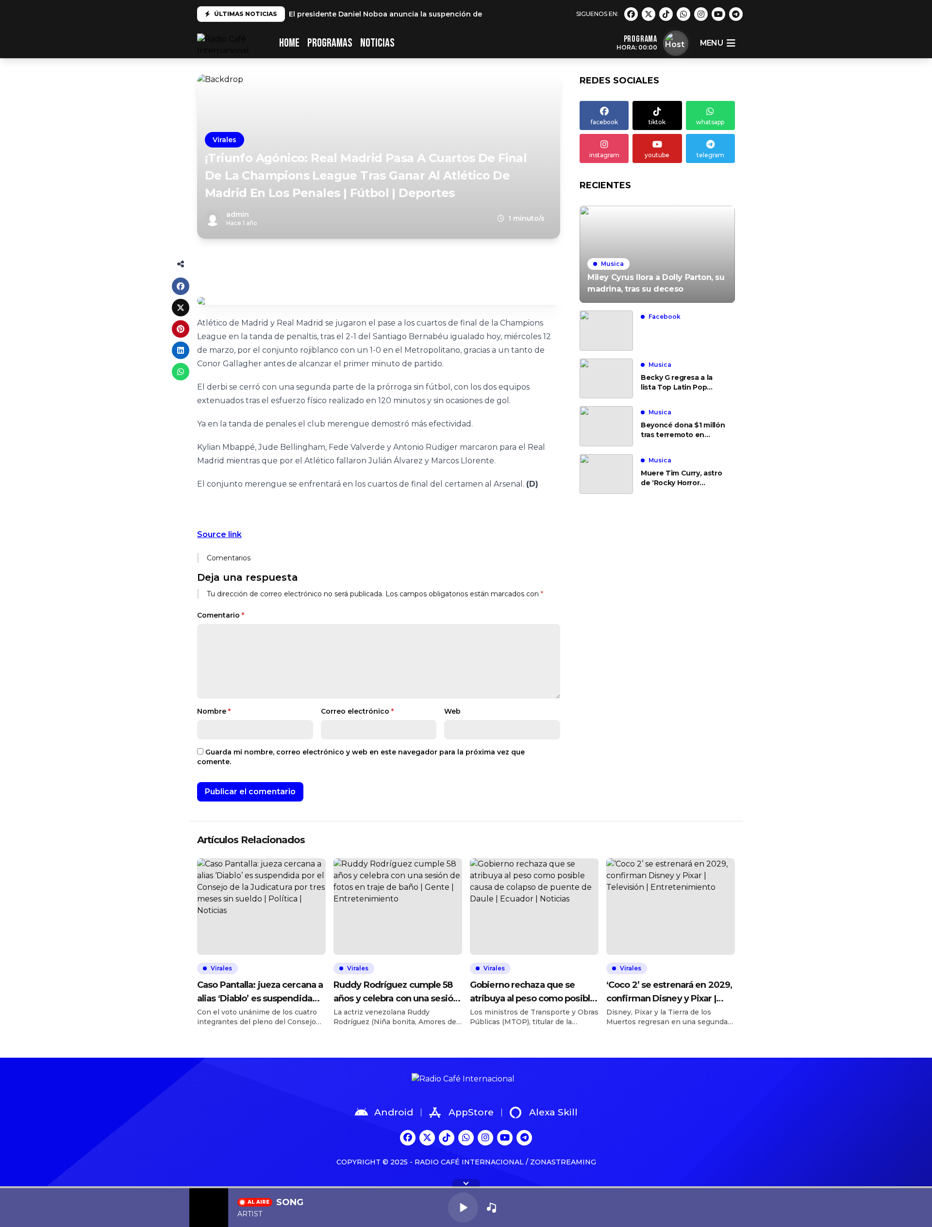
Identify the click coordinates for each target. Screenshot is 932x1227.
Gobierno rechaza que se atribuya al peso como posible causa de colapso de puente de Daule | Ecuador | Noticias (532, 992)
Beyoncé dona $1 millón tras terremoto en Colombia (683, 430)
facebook (604, 122)
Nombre (214, 711)
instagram (604, 155)
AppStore (471, 1112)
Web (452, 711)
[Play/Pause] (463, 1208)
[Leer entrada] (657, 254)
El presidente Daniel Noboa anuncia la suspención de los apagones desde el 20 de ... (441, 14)
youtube (657, 155)
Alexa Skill (553, 1112)
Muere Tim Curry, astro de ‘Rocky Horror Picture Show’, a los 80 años (681, 478)
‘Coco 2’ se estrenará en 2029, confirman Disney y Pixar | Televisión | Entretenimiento (669, 992)
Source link (219, 534)
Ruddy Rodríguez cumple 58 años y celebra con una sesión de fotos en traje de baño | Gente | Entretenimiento (395, 992)
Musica (612, 263)
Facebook (665, 316)
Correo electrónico (357, 711)
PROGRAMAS (329, 43)
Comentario (220, 615)
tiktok (657, 122)
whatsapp (710, 122)
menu (711, 43)
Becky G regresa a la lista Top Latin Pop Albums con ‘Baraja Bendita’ (677, 382)
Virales (224, 139)
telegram (710, 155)
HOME (289, 43)
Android (393, 1112)
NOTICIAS (377, 43)
